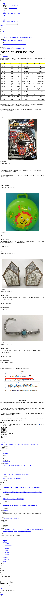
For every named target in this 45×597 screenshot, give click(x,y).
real (9, 8)
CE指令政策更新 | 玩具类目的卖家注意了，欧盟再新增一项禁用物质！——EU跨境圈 (19, 444)
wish (18, 5)
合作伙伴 (13, 518)
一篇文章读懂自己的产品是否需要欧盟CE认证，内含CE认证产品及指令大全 (21, 487)
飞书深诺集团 (20, 531)
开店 (4, 18)
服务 (4, 12)
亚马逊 (10, 5)
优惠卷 (24, 44)
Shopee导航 (12, 529)
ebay (12, 5)
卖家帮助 (13, 44)
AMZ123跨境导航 (18, 529)
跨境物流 (5, 13)
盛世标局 (29, 531)
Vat (15, 13)
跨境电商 (15, 531)
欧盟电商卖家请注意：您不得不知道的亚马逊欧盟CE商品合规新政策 (20, 505)
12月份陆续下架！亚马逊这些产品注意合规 (12, 478)
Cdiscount (12, 8)
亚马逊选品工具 (26, 529)
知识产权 (9, 13)
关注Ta (4, 461)
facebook (8, 6)
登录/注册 (2, 27)
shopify (11, 6)
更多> (21, 40)
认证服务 (18, 13)
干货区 (4, 20)
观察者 (9, 576)
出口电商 (31, 529)
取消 (1, 588)
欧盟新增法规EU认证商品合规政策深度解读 (13, 499)
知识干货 (13, 21)
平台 (4, 4)
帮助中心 (9, 21)
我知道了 (2, 594)
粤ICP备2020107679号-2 (5, 535)
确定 (3, 588)
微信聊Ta (8, 461)
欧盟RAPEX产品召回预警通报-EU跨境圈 (15, 48)
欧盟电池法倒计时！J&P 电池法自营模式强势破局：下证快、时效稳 (17, 465)
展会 (3, 576)
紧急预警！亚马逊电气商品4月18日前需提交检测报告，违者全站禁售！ (17, 470)
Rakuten (15, 8)
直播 (6, 576)
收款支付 (13, 13)
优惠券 (1, 25)
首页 (4, 3)
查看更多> (6, 463)
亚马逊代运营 (40, 529)
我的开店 (5, 33)
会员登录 (3, 31)
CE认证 (4, 48)
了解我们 (5, 518)
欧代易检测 (5, 56)
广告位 (14, 576)
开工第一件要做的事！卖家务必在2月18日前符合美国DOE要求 (16, 474)
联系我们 (9, 518)
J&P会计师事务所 (6, 529)
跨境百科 (5, 21)
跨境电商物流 (10, 531)
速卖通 (15, 5)
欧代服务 (35, 529)
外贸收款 (25, 531)
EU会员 (2, 33)
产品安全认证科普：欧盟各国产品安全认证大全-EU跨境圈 (13, 442)
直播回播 (17, 21)
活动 (4, 19)
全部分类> (5, 10)
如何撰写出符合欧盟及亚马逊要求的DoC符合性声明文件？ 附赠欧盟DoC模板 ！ (22, 492)
